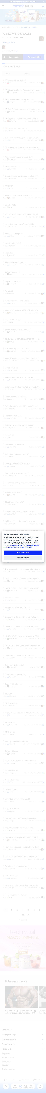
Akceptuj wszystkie (23, 552)
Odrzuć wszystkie (23, 557)
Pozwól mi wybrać (25, 547)
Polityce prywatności (15, 545)
